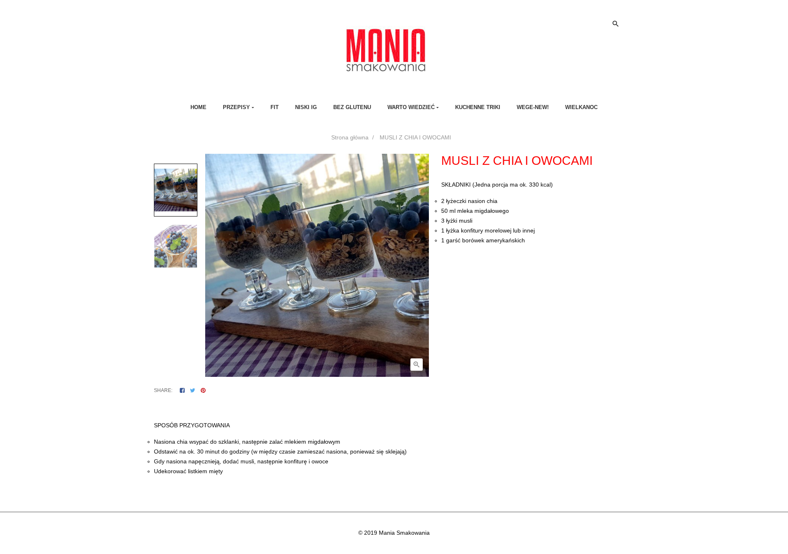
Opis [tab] (361, 408)
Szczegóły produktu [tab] (401, 408)
